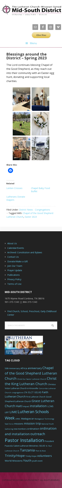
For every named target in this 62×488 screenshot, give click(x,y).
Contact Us (13, 256)
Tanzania (27, 450)
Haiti (19, 406)
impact (26, 406)
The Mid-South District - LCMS (31, 10)
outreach (37, 433)
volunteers (44, 456)
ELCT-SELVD (34, 392)
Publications (13, 274)
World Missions (14, 460)
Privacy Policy (14, 279)
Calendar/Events (15, 247)
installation (38, 406)
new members (20, 429)
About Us (12, 243)
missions (18, 423)
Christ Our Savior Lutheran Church (31, 379)
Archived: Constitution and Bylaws (24, 252)
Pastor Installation (24, 440)
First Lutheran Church (35, 396)
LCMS (50, 406)
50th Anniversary (12, 368)
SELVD (42, 445)
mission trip (32, 423)
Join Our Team (14, 265)
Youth (27, 460)
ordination (33, 428)
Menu (33, 43)
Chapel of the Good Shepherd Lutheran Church (31, 373)
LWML (17, 419)
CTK (26, 392)
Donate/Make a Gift (17, 261)
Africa (24, 368)
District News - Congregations (34, 209)
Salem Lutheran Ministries (25, 445)
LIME (13, 412)
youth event (37, 461)
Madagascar (27, 418)
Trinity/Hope (15, 455)
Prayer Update (14, 270)
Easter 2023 (31, 216)
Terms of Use (14, 283)
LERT (7, 412)
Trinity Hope (31, 456)
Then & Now (40, 451)
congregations (17, 392)
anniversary (35, 368)
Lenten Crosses (14, 188)
